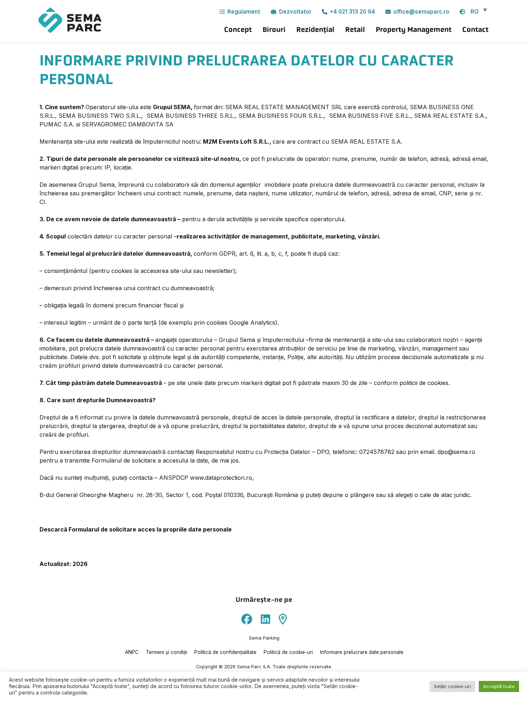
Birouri (274, 29)
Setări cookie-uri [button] (452, 686)
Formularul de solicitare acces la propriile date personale (150, 529)
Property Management (413, 29)
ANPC (132, 652)
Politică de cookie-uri (288, 652)
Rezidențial (315, 29)
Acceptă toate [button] (499, 686)
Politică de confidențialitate (225, 652)
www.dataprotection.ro (221, 477)
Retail (355, 29)
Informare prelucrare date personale (361, 652)
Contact (475, 29)
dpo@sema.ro (456, 451)
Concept (238, 29)
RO (475, 11)
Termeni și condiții (166, 652)
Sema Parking (264, 638)
